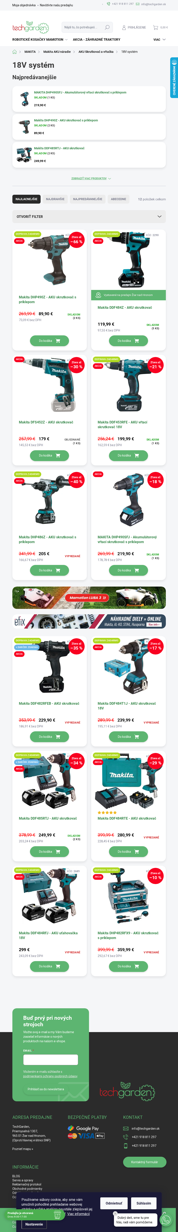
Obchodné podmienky (27, 1188)
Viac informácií (78, 1214)
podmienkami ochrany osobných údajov (50, 1076)
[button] (166, 1219)
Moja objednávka (24, 5)
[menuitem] (40, 39)
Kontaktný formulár (144, 1162)
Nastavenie (34, 1224)
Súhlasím (144, 1203)
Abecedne (118, 199)
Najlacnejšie (26, 199)
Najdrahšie (55, 199)
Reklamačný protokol (26, 1184)
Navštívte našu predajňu (56, 5)
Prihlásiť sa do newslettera (46, 1089)
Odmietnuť (114, 1203)
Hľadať (107, 27)
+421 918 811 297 (144, 1137)
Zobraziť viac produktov (89, 178)
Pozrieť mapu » (22, 1149)
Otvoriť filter (30, 217)
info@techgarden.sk (146, 1128)
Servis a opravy (22, 1180)
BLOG (16, 1176)
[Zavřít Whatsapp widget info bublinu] (115, 1213)
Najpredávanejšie (87, 199)
